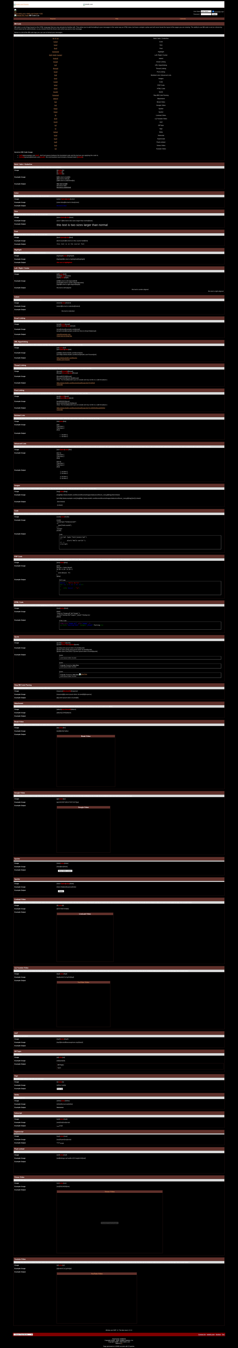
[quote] (55, 92)
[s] (55, 129)
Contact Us (202, 1334)
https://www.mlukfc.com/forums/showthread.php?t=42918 (76, 383)
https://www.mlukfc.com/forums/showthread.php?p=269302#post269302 (81, 408)
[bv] (55, 102)
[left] (50, 55)
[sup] (55, 139)
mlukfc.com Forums (33, 13)
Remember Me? (219, 12)
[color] (56, 42)
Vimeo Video (110, 1192)
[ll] (55, 115)
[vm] (55, 145)
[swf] (55, 142)
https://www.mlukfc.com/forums (67, 358)
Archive (218, 1334)
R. (121, 1343)
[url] (55, 65)
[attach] (55, 99)
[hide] (55, 109)
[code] (56, 82)
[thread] (55, 68)
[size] (55, 45)
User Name (196, 11)
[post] (55, 72)
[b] (53, 38)
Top (223, 1334)
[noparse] (55, 95)
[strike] (55, 132)
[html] (55, 88)
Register (53, 18)
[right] (54, 55)
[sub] (55, 135)
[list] (55, 75)
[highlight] (55, 52)
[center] (59, 55)
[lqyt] (55, 119)
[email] (55, 62)
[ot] (56, 125)
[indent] (55, 58)
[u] (58, 38)
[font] (55, 48)
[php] (55, 85)
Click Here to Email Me (64, 336)
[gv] (55, 105)
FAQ (41, 13)
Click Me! (60, 385)
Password (196, 14)
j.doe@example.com (64, 334)
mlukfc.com (21, 13)
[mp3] (55, 122)
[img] (55, 78)
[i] (55, 38)
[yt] (56, 149)
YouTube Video (83, 982)
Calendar (183, 18)
